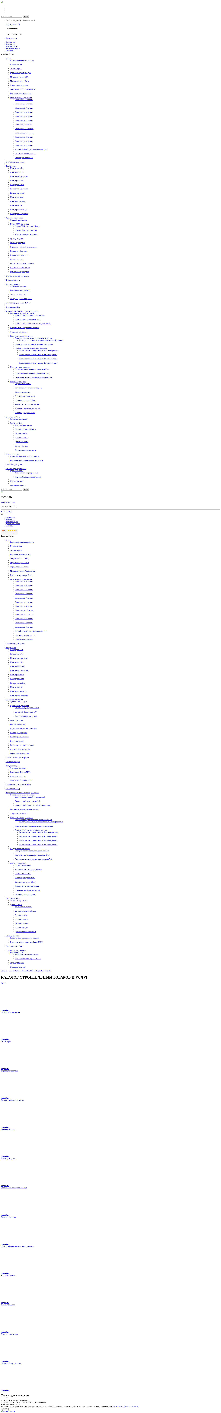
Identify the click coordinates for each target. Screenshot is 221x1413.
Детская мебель (16, 423)
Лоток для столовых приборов (22, 263)
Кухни (8, 58)
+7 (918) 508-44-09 (13, 24)
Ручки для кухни (16, 239)
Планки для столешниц (24, 158)
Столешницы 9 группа (24, 116)
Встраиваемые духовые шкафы (22, 313)
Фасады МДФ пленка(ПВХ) (21, 299)
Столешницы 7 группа (24, 108)
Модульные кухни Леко (19, 81)
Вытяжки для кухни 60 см (25, 413)
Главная (4, 971)
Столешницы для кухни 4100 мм (18, 303)
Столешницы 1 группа (24, 120)
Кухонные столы (16, 471)
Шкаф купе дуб (16, 205)
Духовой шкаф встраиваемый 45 (27, 319)
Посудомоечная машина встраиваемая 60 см (32, 369)
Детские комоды (21, 446)
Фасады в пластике (17, 295)
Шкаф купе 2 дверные (19, 176)
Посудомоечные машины (20, 367)
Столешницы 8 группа (24, 112)
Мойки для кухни (12, 454)
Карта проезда (11, 38)
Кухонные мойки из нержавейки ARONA (26, 460)
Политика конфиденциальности (125, 1406)
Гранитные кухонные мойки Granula (24, 456)
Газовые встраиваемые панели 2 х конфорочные (38, 363)
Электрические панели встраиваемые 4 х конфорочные (41, 340)
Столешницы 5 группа (24, 100)
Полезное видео (12, 46)
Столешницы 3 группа (24, 141)
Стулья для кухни (17, 481)
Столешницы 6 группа (24, 104)
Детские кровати (21, 442)
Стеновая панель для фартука (17, 276)
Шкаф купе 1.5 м (16, 168)
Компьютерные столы (23, 425)
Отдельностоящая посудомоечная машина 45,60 (33, 377)
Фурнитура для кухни (14, 218)
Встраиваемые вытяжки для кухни (28, 388)
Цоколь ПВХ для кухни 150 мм (27, 226)
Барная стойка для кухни (20, 268)
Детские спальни (21, 438)
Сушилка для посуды (18, 220)
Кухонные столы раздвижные (26, 473)
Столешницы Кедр (13, 307)
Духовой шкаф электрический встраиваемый (32, 324)
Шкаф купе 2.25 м (17, 185)
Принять (5, 1409)
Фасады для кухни (13, 284)
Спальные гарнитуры (18, 419)
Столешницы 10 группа (24, 129)
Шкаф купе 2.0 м (16, 181)
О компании (10, 42)
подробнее (5, 1010)
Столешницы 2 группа (24, 137)
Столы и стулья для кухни (16, 469)
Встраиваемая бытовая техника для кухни (22, 311)
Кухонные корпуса (13, 280)
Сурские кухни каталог (19, 85)
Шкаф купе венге (17, 197)
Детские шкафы (21, 433)
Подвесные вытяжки (23, 384)
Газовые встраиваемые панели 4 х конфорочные (38, 355)
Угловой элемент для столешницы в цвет (31, 149)
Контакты (9, 50)
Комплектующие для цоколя (26, 234)
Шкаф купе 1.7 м (16, 172)
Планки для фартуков (18, 251)
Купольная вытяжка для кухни (27, 404)
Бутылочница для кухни (19, 272)
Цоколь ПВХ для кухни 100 (26, 230)
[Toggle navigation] (2, 514)
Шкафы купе (11, 166)
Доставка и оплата (13, 48)
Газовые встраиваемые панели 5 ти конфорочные (38, 350)
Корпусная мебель (13, 417)
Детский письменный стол (25, 429)
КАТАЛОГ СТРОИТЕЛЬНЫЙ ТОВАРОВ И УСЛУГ (30, 971)
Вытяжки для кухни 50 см (25, 400)
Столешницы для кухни (15, 162)
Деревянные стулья (17, 485)
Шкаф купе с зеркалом (19, 214)
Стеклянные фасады (18, 286)
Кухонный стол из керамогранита (28, 477)
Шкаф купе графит (17, 201)
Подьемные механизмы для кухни (23, 247)
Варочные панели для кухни (21, 336)
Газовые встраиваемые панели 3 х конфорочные (38, 359)
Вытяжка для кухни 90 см (25, 396)
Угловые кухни (16, 69)
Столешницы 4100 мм (23, 125)
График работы (12, 28)
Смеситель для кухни (14, 465)
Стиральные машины (18, 332)
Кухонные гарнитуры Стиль (21, 93)
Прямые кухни (16, 64)
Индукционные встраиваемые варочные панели (34, 344)
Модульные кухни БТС (19, 77)
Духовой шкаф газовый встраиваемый (30, 315)
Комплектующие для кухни (21, 98)
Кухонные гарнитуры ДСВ (20, 73)
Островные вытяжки (23, 392)
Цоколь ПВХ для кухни (19, 224)
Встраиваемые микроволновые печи (24, 328)
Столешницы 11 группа (24, 133)
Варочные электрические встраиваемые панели (33, 338)
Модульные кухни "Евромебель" (23, 89)
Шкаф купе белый (17, 193)
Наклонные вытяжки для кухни (27, 409)
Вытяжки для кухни (18, 382)
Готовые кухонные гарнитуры (22, 60)
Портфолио (10, 44)
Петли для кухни (16, 259)
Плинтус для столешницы (25, 154)
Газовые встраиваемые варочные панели (31, 348)
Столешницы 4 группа (24, 145)
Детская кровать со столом (25, 450)
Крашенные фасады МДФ (20, 290)
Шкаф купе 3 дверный (19, 189)
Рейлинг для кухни (17, 243)
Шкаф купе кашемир (18, 210)
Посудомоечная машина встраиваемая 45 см (32, 373)
